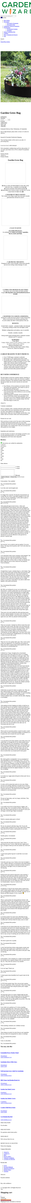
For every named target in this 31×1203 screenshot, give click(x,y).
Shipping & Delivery (9, 1168)
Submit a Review (5, 476)
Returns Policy (7, 1170)
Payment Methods (8, 1167)
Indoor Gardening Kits (9, 32)
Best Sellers (7, 20)
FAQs (5, 1165)
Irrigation (9, 30)
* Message (17, 475)
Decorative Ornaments (12, 23)
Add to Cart (4, 122)
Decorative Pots (11, 24)
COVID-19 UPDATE (9, 1159)
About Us (6, 1152)
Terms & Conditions (9, 1158)
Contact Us (6, 1153)
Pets (5, 36)
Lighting (6, 33)
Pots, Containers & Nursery (11, 34)
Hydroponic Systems (12, 29)
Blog (5, 1155)
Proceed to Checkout (6, 1200)
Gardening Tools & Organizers (11, 26)
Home (2, 41)
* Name (18, 466)
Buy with (3, 126)
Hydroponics (7, 27)
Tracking (6, 1171)
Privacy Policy (7, 1156)
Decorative (6, 22)
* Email (18, 468)
